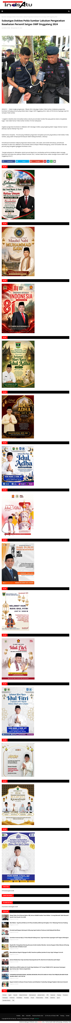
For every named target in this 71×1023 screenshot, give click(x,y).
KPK (47, 995)
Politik (46, 997)
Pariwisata (5, 997)
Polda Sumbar (39, 997)
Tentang (62, 1015)
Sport (58, 997)
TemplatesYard (25, 1018)
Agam (9, 995)
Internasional (32, 995)
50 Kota (4, 995)
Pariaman (65, 995)
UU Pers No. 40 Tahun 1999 (51, 1015)
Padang (59, 995)
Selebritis (52, 997)
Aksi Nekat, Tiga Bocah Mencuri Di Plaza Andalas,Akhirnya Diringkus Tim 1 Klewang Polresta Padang (39, 923)
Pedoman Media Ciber (37, 1015)
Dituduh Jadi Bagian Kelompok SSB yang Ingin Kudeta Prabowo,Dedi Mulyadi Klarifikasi (35, 930)
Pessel (32, 997)
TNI (13, 1000)
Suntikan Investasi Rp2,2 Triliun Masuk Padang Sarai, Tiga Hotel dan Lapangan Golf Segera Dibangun (39, 937)
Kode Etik (28, 1015)
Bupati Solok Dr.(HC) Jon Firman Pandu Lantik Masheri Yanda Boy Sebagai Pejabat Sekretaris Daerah (39, 982)
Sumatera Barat (6, 1000)
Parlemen (12, 997)
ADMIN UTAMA (6, 28)
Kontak (67, 1015)
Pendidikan (19, 997)
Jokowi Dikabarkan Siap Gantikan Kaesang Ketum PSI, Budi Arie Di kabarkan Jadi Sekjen (35, 960)
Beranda (4, 17)
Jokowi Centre (41, 995)
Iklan (23, 1015)
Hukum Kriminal (23, 995)
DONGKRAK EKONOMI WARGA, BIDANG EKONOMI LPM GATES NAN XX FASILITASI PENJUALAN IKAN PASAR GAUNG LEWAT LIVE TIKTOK (39, 975)
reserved (36, 1018)
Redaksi (18, 1015)
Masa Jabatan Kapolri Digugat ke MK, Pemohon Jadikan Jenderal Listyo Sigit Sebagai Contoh (36, 952)
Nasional (53, 995)
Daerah (15, 995)
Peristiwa (26, 997)
